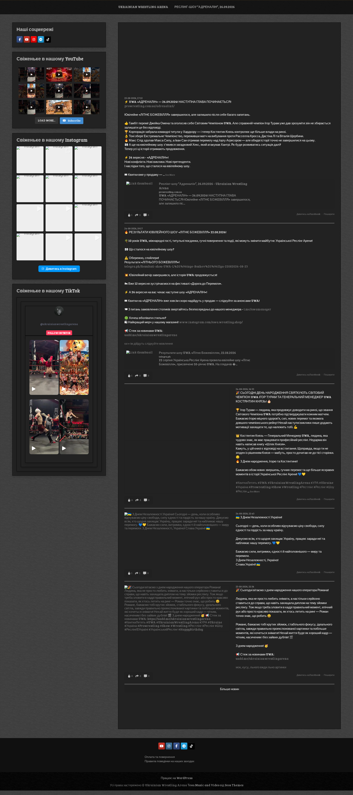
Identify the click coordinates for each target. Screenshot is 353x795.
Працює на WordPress (176, 778)
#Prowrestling (260, 487)
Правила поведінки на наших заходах (169, 761)
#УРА (314, 483)
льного (254, 667)
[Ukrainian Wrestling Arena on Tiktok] (191, 746)
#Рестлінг (306, 487)
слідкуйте (152, 343)
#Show (276, 487)
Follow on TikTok (59, 332)
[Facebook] (20, 39)
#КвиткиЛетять (246, 483)
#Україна (242, 487)
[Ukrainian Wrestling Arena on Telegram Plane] (184, 746)
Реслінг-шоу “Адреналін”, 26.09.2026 (204, 7)
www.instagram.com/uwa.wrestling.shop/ (211, 322)
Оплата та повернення (160, 757)
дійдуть (139, 343)
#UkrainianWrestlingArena (289, 483)
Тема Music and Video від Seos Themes (215, 785)
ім (131, 343)
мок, (239, 667)
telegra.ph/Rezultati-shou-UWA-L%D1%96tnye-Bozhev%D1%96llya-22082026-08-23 (186, 266)
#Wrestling (290, 487)
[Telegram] (41, 39)
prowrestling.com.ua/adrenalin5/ (149, 106)
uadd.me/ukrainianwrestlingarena (150, 335)
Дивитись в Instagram (61, 268)
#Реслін (241, 491)
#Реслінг (320, 487)
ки (125, 343)
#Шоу (330, 487)
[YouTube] (27, 39)
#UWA (262, 483)
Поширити (329, 213)
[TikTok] (48, 39)
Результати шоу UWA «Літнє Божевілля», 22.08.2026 (197, 353)
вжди (263, 667)
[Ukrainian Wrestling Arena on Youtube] (161, 746)
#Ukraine (326, 483)
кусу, (245, 667)
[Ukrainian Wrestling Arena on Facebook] (176, 746)
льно (271, 667)
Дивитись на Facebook (308, 213)
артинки (280, 667)
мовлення (166, 343)
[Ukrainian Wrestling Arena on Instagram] (169, 746)
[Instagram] (34, 39)
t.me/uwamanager (257, 309)
